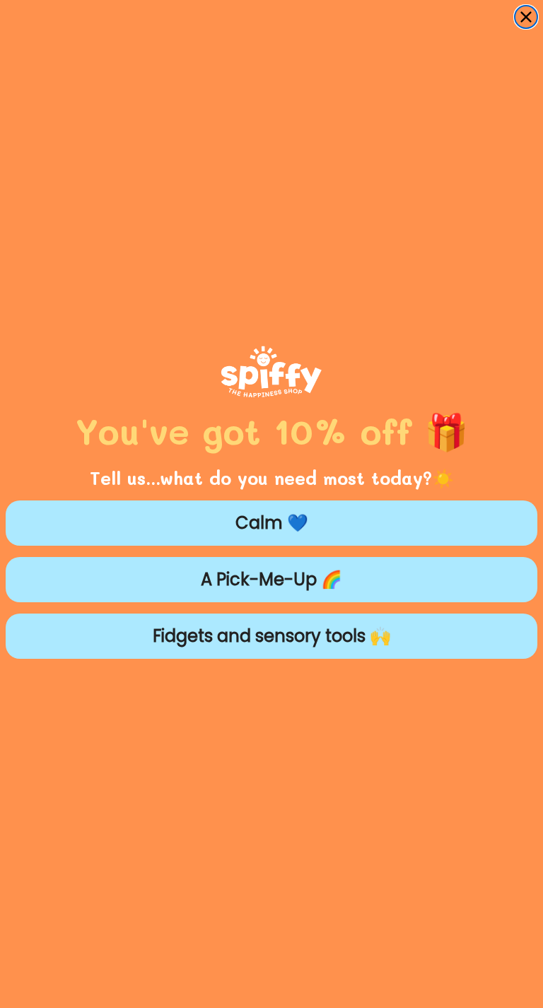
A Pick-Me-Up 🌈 (271, 579)
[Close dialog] (526, 17)
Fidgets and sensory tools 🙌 (272, 635)
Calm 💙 (271, 522)
